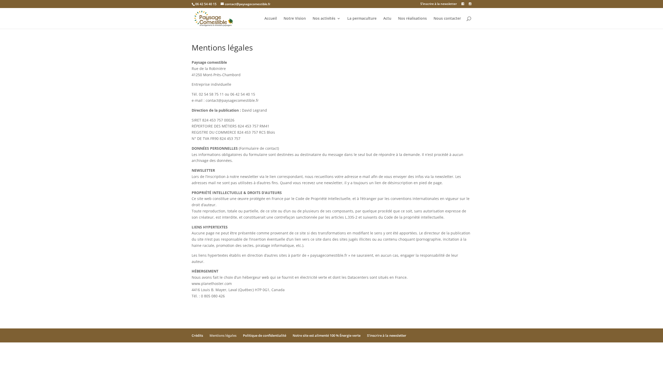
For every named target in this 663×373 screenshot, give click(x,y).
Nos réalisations (412, 19)
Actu (387, 19)
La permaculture (362, 19)
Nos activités (324, 19)
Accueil (270, 19)
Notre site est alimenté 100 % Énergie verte (327, 335)
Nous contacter (447, 19)
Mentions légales (223, 335)
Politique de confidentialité (264, 335)
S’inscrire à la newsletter (438, 4)
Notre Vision (295, 19)
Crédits (197, 335)
